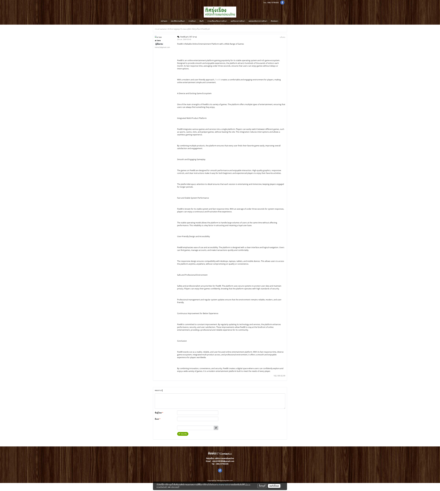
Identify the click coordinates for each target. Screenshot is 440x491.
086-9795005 (273, 2)
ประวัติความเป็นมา (178, 21)
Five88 (217, 79)
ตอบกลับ (183, 434)
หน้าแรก (164, 21)
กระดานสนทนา (161, 29)
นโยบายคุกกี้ (175, 487)
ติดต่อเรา (274, 21)
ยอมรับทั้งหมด (274, 486)
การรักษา (192, 21)
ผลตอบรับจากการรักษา (258, 21)
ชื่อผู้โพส (159, 412)
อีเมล (157, 419)
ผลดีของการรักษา (238, 21)
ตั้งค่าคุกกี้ (262, 486)
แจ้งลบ (282, 37)
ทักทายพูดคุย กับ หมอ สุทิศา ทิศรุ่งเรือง (184, 29)
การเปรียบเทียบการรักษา (217, 21)
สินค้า (201, 21)
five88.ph (206, 29)
